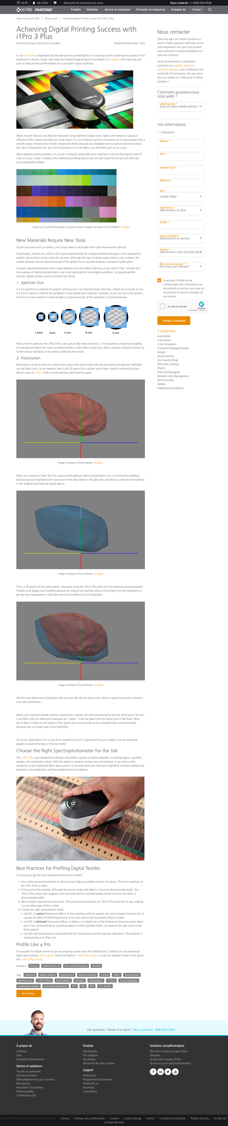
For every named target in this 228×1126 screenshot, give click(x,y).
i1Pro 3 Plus (27, 757)
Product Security (200, 1118)
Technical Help (165, 380)
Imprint (150, 1118)
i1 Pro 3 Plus (44, 980)
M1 (74, 986)
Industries (92, 9)
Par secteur (89, 1059)
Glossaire (155, 1055)
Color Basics (164, 340)
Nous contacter (142, 1030)
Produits (76, 9)
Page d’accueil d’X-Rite (28, 18)
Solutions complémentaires (167, 1046)
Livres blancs (90, 1091)
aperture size (25, 980)
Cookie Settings (133, 1118)
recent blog (29, 55)
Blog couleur (51, 18)
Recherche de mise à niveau (98, 1063)
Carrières (21, 1051)
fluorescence (132, 975)
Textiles (96, 966)
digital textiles (48, 975)
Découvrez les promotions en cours (83, 2)
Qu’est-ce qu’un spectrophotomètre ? (171, 1063)
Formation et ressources (150, 9)
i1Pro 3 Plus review (87, 955)
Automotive (164, 336)
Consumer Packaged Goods (173, 348)
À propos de (178, 9)
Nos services (23, 1083)
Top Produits (90, 1051)
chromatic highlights (55, 986)
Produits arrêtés (25, 1091)
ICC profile (105, 986)
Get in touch (46, 955)
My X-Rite (42, 2)
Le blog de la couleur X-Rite (165, 1059)
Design (34, 966)
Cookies (114, 1118)
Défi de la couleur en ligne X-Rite (168, 1051)
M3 (92, 986)
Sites (19, 1055)
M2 (83, 986)
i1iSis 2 (39, 372)
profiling (30, 975)
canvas (104, 975)
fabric (116, 975)
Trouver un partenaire (28, 1071)
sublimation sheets (28, 986)
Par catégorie (90, 1055)
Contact (197, 9)
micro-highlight (129, 980)
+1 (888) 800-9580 (200, 2)
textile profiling (87, 975)
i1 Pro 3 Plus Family (31, 959)
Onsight (113, 59)
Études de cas (90, 1083)
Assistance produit (26, 1075)
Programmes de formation (97, 1079)
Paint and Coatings (168, 364)
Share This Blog (26, 993)
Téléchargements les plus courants (35, 1079)
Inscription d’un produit (29, 1087)
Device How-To (51, 966)
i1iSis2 (111, 980)
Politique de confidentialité (89, 1118)
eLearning (88, 1087)
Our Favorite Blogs (167, 360)
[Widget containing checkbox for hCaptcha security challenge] (182, 306)
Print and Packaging (76, 966)
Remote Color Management (173, 376)
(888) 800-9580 (165, 1030)
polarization (96, 980)
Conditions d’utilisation (172, 1118)
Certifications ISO (26, 1095)
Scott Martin (63, 980)
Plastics (161, 368)
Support (88, 1070)
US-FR (24, 2)
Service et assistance (117, 9)
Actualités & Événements (30, 1059)
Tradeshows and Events (170, 388)
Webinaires (89, 1075)
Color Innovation (167, 344)
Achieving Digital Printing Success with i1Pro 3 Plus (88, 18)
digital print (67, 975)
